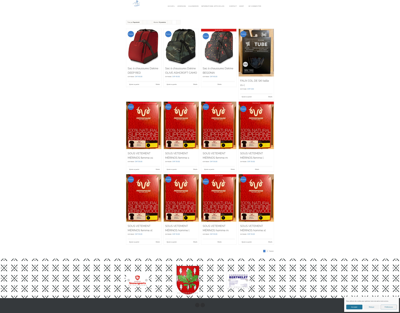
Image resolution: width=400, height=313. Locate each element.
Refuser (371, 307)
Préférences (389, 307)
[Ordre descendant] (150, 22)
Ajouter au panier (134, 84)
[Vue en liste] (178, 22)
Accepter (354, 307)
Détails (158, 84)
